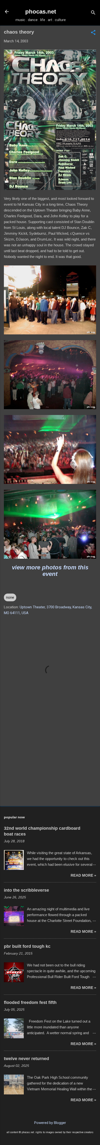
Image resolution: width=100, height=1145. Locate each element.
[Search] (93, 13)
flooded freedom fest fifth (30, 1002)
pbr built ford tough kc (27, 946)
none (10, 597)
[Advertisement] (50, 764)
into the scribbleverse (26, 890)
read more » (83, 875)
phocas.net (40, 11)
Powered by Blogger (50, 1123)
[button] (93, 33)
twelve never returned (26, 1058)
